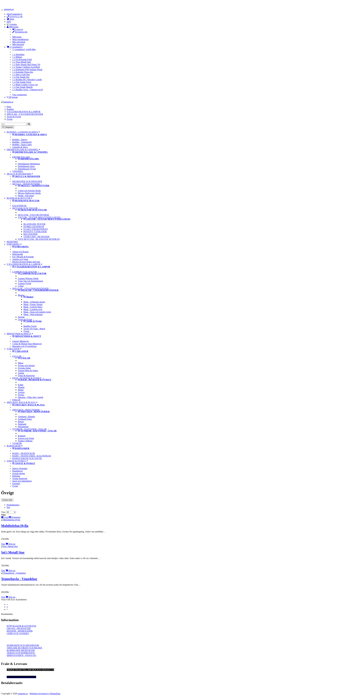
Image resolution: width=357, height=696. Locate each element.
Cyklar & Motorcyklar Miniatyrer (27, 344)
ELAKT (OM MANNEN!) (35, 229)
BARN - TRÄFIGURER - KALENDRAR (31, 456)
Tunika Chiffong (25, 441)
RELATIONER (30, 234)
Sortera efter (7, 500)
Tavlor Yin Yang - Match (34, 328)
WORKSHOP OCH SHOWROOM (23, 645)
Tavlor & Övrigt (14, 116)
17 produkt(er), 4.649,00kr (24, 49)
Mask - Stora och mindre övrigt (37, 312)
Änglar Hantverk (19, 478)
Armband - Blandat (26, 416)
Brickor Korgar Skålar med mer (26, 262)
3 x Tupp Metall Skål (21, 62)
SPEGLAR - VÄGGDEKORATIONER (25, 114)
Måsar (20, 363)
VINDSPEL (17, 171)
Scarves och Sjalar (26, 438)
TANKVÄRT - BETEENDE (36, 236)
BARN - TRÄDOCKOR (23, 453)
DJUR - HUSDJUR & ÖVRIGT (27, 378)
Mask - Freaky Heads (32, 304)
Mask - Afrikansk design (34, 302)
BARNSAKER (14, 446)
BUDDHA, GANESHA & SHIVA (22, 132)
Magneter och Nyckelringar (24, 346)
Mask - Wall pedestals (33, 314)
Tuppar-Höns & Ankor (28, 370)
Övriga (21, 395)
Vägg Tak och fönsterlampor (30, 281)
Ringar (21, 421)
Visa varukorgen (19, 94)
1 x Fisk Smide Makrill (22, 87)
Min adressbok (18, 42)
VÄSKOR (17, 443)
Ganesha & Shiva (20, 147)
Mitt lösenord (18, 44)
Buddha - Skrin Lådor (22, 144)
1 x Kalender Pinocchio (22, 72)
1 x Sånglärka (18, 54)
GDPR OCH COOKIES (18, 633)
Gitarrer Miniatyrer (20, 341)
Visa (3, 544)
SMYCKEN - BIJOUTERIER (26, 410)
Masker (21, 295)
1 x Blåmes (17, 57)
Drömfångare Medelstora (29, 164)
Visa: (3, 512)
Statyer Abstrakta (19, 468)
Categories (7, 127)
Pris (8, 507)
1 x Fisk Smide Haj (20, 77)
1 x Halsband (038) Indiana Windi (27, 69)
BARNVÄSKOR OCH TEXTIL (27, 458)
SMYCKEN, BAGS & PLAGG (21, 402)
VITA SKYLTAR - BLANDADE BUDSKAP (39, 239)
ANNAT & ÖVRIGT (16, 461)
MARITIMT (12, 241)
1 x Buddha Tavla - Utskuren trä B (27, 89)
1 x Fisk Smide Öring (21, 82)
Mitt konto (16, 37)
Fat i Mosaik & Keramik (23, 257)
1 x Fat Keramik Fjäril (22, 59)
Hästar (21, 390)
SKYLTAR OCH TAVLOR (25, 208)
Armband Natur (25, 419)
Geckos (21, 392)
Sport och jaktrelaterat (22, 481)
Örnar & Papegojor (26, 375)
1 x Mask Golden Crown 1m (25, 84)
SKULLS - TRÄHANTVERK (26, 184)
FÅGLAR (16, 356)
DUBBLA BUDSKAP (33, 226)
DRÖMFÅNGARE (21, 157)
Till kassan (13, 97)
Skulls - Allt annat (26, 195)
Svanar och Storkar (26, 365)
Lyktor (21, 286)
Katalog (10, 109)
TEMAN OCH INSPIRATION (21, 653)
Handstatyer (17, 471)
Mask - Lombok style (32, 309)
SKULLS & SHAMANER (19, 174)
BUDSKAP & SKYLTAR (19, 198)
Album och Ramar (20, 252)
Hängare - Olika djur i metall (30, 397)
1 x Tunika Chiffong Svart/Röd (26, 67)
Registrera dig (21, 32)
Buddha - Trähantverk (22, 142)
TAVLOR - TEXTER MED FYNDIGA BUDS (39, 217)
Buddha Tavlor (30, 326)
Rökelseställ (17, 254)
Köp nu (11, 544)
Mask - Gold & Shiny (33, 307)
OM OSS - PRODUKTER (19, 628)
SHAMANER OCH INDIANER (27, 181)
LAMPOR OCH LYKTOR (24, 272)
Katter (20, 385)
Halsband (22, 424)
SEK (9, 21)
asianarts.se (9, 9)
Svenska (13, 24)
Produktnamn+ (13, 505)
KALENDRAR (19, 205)
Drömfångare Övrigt (27, 169)
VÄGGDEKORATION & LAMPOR (23, 111)
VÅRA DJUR (13, 349)
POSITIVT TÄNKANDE (35, 231)
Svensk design (18, 473)
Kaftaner (22, 436)
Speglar (21, 317)
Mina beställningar (20, 39)
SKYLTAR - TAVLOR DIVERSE (33, 215)
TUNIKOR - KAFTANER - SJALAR (29, 429)
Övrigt (9, 119)
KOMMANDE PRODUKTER (21, 650)
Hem (9, 106)
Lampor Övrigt (24, 283)
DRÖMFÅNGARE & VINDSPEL (23, 149)
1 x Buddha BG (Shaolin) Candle (27, 79)
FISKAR (16, 400)
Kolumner (15, 517)
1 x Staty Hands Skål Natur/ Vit (26, 64)
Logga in (19, 29)
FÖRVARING (13, 244)
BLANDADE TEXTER (34, 224)
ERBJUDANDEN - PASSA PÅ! (21, 655)
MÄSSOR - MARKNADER (20, 631)
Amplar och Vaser (20, 259)
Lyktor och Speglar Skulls (29, 190)
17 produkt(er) (15, 47)
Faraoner (16, 483)
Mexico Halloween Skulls (29, 193)
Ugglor (21, 373)
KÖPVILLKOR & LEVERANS (21, 626)
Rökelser (16, 476)
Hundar (21, 387)
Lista (5, 517)
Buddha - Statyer (19, 139)
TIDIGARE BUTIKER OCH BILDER (24, 648)
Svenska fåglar (24, 368)
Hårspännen (23, 426)
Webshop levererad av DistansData (45, 693)
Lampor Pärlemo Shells (28, 278)
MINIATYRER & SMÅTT (19, 334)
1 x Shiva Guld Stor (21, 74)
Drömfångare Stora (26, 166)
